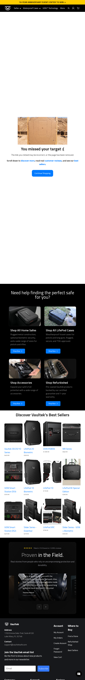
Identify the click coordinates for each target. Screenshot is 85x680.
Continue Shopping (42, 173)
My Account (59, 632)
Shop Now (16, 351)
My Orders (58, 637)
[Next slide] (58, 432)
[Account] (73, 8)
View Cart (58, 657)
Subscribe (43, 668)
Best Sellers (73, 650)
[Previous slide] (45, 432)
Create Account (60, 643)
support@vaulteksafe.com (15, 644)
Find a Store (73, 636)
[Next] (45, 606)
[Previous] (39, 606)
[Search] (68, 8)
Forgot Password (58, 650)
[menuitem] (62, 8)
